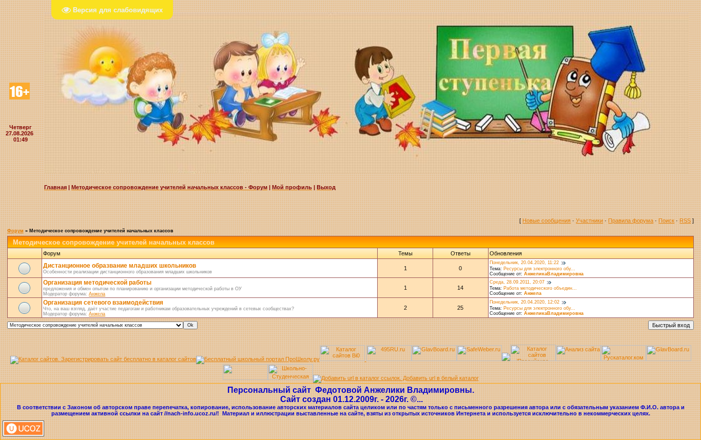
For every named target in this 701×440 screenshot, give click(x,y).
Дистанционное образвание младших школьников (119, 265)
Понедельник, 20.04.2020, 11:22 (524, 262)
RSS (685, 220)
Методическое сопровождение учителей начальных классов (101, 230)
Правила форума (630, 220)
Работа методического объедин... (540, 288)
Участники (589, 220)
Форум (15, 230)
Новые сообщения (546, 220)
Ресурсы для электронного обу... (539, 268)
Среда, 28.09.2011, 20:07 (517, 282)
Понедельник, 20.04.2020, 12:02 (524, 302)
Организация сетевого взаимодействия (103, 302)
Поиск (666, 220)
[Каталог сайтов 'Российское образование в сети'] (533, 359)
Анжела (97, 293)
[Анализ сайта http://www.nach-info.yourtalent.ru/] (578, 359)
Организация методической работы (97, 282)
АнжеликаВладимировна (553, 273)
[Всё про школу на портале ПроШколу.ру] (258, 359)
